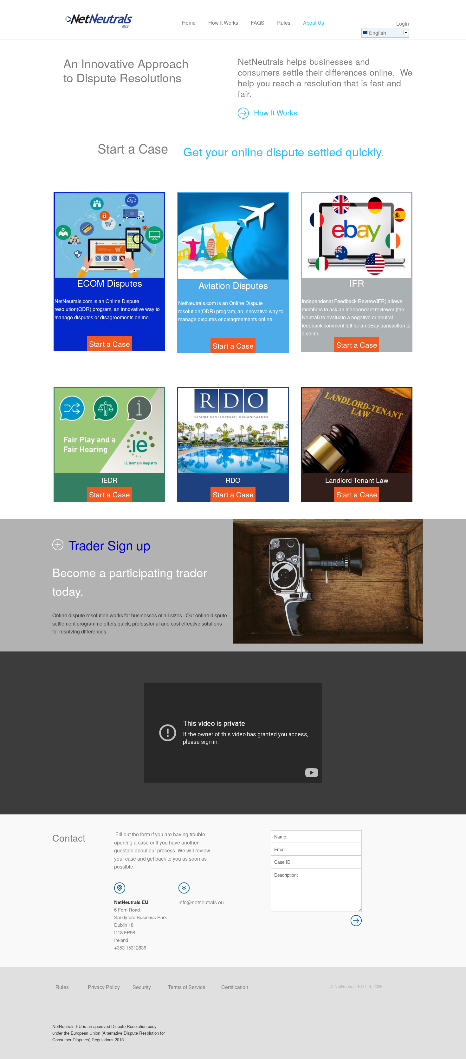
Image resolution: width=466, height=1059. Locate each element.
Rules (283, 23)
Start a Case (133, 148)
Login (402, 23)
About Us (313, 23)
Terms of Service (186, 987)
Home (189, 23)
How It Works (223, 23)
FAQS (257, 23)
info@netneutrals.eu (201, 902)
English (377, 32)
